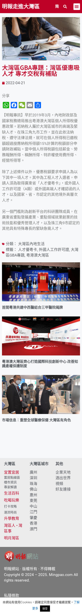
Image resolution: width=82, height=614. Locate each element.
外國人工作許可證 (54, 249)
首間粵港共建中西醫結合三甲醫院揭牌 (32, 307)
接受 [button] (45, 608)
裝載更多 (41, 446)
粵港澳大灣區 (37, 255)
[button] (65, 6)
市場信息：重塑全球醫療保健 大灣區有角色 (36, 420)
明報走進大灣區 (21, 6)
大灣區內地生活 (31, 244)
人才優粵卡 (27, 249)
